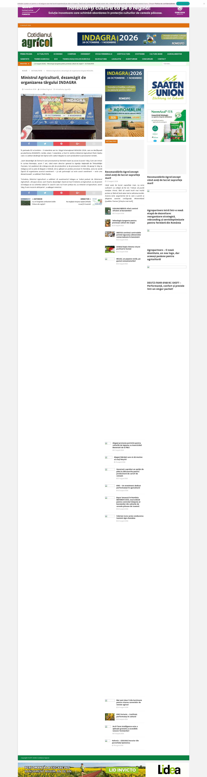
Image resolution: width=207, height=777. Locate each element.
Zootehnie (140, 54)
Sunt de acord (182, 4)
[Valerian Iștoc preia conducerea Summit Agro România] (110, 604)
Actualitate (43, 54)
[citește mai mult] (126, 201)
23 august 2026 (112, 181)
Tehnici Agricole (41, 59)
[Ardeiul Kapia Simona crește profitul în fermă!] (110, 249)
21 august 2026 (123, 264)
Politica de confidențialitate (165, 4)
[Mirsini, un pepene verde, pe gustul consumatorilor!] (110, 347)
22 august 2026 (123, 240)
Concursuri (147, 59)
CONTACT (162, 59)
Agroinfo (68, 89)
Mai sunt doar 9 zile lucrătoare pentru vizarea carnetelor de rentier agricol (129, 702)
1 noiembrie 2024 (30, 89)
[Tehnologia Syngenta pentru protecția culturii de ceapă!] (107, 223)
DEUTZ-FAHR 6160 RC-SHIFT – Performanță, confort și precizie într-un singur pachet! (165, 285)
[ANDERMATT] (166, 140)
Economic (58, 54)
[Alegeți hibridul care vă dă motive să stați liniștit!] (108, 459)
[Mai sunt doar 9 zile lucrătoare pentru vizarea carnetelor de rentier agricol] (110, 702)
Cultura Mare (156, 54)
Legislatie (116, 59)
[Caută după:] (174, 63)
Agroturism (131, 59)
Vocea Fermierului (103, 54)
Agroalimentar (174, 54)
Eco (56, 59)
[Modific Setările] (204, 3)
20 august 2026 (123, 490)
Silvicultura (101, 59)
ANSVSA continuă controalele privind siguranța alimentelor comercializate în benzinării (128, 235)
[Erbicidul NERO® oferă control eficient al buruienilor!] (108, 211)
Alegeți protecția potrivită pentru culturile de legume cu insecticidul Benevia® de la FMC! (127, 445)
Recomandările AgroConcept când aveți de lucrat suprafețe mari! (122, 174)
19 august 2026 (123, 719)
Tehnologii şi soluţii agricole (76, 59)
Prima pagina (26, 54)
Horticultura (123, 54)
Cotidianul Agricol (46, 89)
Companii (72, 54)
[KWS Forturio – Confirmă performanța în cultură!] (110, 716)
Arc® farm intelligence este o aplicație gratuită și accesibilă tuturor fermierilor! (125, 728)
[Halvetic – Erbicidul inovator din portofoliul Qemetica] (107, 743)
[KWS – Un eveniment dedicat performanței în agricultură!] (110, 488)
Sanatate (24, 59)
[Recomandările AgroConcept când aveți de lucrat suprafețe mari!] (124, 154)
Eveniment (85, 54)
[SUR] (166, 102)
